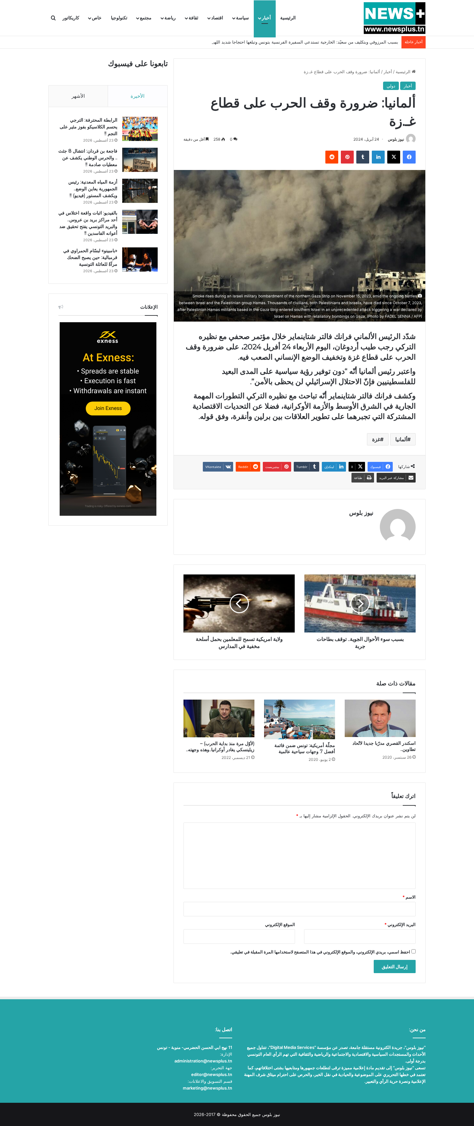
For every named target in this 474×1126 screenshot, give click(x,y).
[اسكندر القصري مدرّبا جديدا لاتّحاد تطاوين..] (380, 718)
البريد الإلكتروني (400, 924)
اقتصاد (217, 17)
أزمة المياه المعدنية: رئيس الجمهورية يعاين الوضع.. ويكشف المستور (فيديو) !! (92, 188)
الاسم (409, 897)
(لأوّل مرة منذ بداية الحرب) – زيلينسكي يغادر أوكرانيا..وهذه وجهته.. (220, 746)
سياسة (242, 17)
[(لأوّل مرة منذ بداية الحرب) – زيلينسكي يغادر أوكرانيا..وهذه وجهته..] (218, 718)
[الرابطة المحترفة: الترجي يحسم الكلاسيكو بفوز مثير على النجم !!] (140, 129)
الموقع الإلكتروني (280, 924)
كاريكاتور (71, 17)
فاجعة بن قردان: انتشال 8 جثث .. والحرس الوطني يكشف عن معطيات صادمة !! (87, 157)
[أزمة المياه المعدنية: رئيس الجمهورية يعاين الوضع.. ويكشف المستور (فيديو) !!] (140, 191)
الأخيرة (137, 96)
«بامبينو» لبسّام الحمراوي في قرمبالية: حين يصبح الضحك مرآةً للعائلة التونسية (90, 257)
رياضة (170, 17)
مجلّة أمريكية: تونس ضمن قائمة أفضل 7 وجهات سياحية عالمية (304, 748)
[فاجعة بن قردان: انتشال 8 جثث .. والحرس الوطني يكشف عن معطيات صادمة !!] (140, 160)
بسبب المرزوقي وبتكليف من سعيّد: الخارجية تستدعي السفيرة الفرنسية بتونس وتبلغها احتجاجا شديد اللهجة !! (302, 42)
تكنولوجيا (119, 17)
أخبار (266, 17)
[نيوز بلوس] (394, 18)
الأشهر (78, 96)
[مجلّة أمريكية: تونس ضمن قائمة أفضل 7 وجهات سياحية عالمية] (299, 720)
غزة (376, 439)
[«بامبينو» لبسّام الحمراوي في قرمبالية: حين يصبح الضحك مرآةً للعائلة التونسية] (140, 259)
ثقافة (193, 17)
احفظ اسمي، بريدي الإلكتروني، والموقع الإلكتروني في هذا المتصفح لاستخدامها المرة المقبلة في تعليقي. (320, 951)
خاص (97, 17)
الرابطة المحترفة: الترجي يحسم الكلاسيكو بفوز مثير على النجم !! (88, 126)
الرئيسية (288, 17)
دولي (391, 85)
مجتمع (146, 17)
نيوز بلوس (396, 139)
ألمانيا (401, 439)
